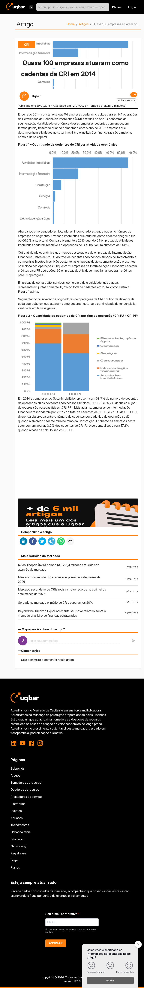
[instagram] (40, 743)
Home (70, 24)
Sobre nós (17, 768)
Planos (117, 7)
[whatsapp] (61, 541)
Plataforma (18, 804)
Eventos (16, 811)
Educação (17, 839)
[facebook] (33, 541)
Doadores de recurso (24, 789)
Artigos (83, 24)
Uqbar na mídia (20, 832)
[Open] (107, 7)
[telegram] (52, 541)
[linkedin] (23, 541)
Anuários (16, 818)
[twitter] (42, 541)
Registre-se (18, 853)
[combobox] (72, 7)
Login (14, 860)
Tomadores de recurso (25, 782)
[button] (133, 94)
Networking (18, 846)
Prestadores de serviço (26, 797)
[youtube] (22, 743)
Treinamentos (19, 825)
